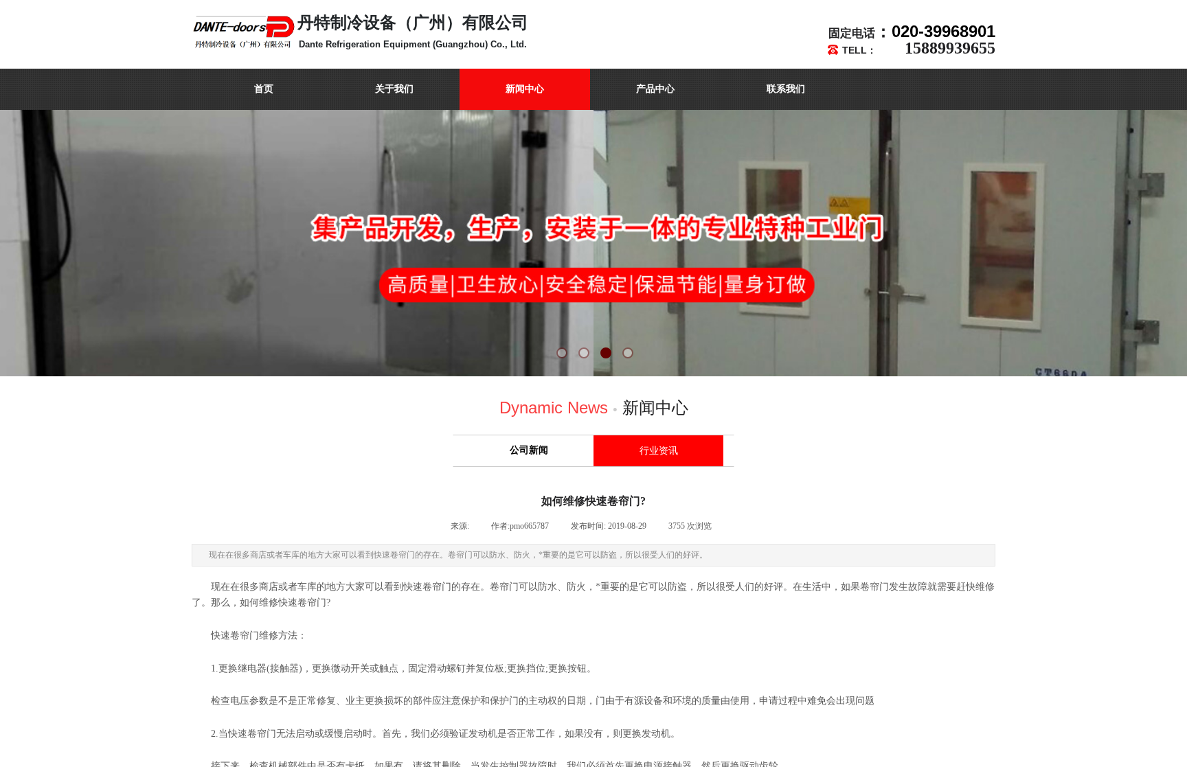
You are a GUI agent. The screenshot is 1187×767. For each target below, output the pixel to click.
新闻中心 (525, 89)
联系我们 (786, 89)
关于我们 (394, 89)
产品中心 (655, 89)
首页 (263, 89)
